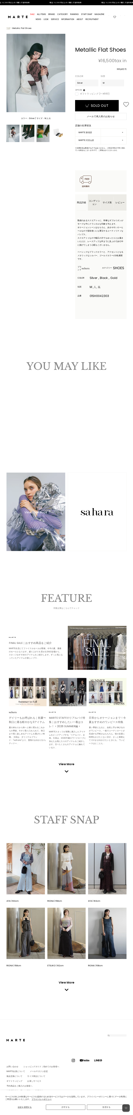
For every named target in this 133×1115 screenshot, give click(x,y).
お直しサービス (34, 1081)
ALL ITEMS (41, 14)
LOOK (46, 19)
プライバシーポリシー (42, 1099)
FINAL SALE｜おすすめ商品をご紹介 (30, 643)
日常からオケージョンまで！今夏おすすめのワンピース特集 (107, 720)
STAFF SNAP (86, 14)
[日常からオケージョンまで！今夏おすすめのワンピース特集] (108, 692)
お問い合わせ (12, 1066)
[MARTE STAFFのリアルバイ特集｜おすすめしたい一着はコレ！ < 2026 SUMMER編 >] (68, 692)
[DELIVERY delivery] (66, 2)
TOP (8, 28)
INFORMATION (67, 19)
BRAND (51, 14)
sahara (91, 268)
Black (14, 431)
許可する (66, 1107)
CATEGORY (62, 14)
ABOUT (80, 19)
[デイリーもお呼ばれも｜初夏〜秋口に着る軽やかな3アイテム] (28, 692)
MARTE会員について (15, 1071)
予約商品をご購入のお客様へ (19, 1085)
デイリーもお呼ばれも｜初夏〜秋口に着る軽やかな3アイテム (27, 720)
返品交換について (14, 1076)
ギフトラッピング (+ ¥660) (95, 93)
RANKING (74, 14)
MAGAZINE (99, 14)
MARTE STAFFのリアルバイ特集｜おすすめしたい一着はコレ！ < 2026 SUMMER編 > (67, 722)
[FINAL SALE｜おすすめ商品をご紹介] (97, 648)
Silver (11, 431)
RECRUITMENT (92, 19)
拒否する (106, 1107)
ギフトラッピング (14, 1081)
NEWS (38, 19)
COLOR (79, 76)
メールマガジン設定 (39, 1071)
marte (18, 637)
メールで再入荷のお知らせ (101, 116)
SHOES (118, 268)
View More (66, 764)
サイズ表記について (36, 1076)
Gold (17, 431)
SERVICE (55, 19)
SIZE (103, 76)
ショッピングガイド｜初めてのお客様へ (41, 1066)
